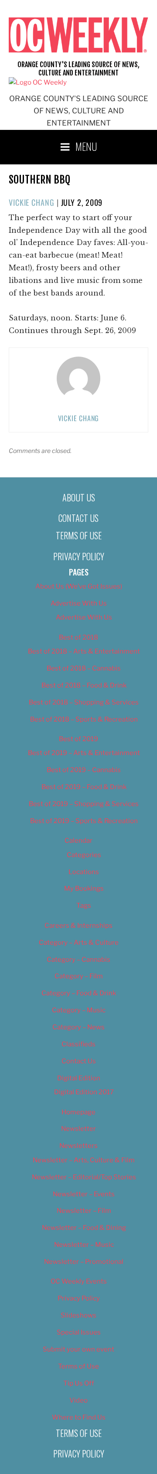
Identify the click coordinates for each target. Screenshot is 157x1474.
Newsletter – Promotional (83, 1262)
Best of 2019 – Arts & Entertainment (84, 753)
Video (78, 1400)
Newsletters (78, 1146)
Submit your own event (78, 1349)
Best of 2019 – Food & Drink (83, 787)
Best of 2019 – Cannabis (84, 770)
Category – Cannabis (78, 959)
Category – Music (79, 1010)
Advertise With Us (79, 603)
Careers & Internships (78, 925)
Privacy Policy (78, 556)
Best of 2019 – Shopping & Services (84, 804)
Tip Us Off (78, 1383)
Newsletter (78, 1129)
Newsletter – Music (84, 1245)
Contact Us (78, 517)
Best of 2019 (78, 739)
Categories (84, 855)
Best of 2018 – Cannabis (84, 668)
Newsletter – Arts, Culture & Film (84, 1160)
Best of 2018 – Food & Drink (83, 685)
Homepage (78, 1112)
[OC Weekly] (38, 82)
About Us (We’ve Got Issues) (78, 586)
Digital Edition (78, 1078)
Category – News (78, 1027)
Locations (83, 872)
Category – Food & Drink (78, 993)
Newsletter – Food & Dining (84, 1228)
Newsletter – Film (84, 1211)
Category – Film (79, 976)
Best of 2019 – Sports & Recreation (84, 821)
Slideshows (78, 1315)
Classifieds (78, 1044)
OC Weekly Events (79, 1281)
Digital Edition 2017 (84, 1092)
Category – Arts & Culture (79, 942)
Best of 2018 (78, 637)
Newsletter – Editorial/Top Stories (84, 1177)
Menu (86, 146)
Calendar (78, 840)
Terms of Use (79, 535)
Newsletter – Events (84, 1194)
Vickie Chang (32, 202)
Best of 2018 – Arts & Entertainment (84, 651)
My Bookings (84, 888)
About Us (78, 497)
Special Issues (79, 1332)
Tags (83, 905)
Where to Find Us (79, 1417)
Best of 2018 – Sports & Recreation (84, 719)
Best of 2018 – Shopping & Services (84, 702)
